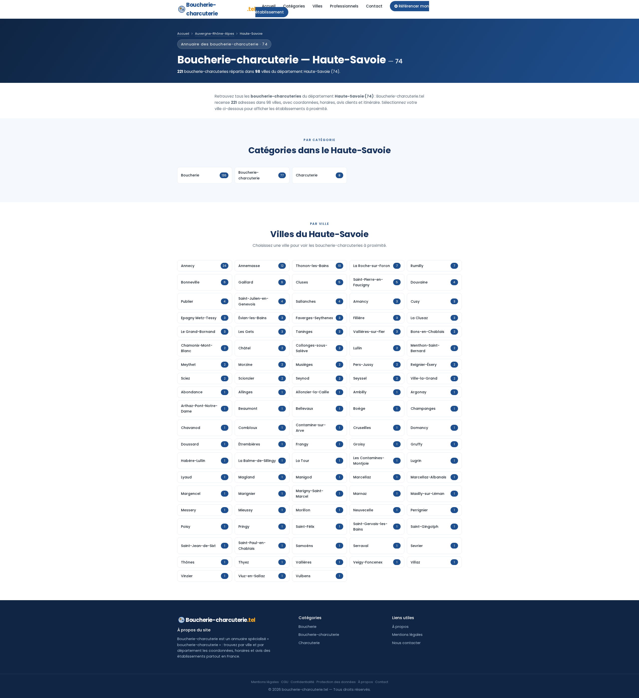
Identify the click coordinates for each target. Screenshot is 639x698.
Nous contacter (406, 642)
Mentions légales (407, 634)
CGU (284, 682)
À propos (400, 626)
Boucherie (308, 626)
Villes (317, 6)
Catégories (294, 6)
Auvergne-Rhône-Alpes (214, 33)
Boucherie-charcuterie (220, 9)
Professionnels (344, 6)
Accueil (269, 6)
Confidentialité (302, 682)
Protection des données (336, 682)
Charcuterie (309, 642)
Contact (374, 6)
